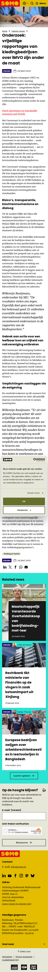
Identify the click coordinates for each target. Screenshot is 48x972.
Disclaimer (7, 957)
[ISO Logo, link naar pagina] (24, 967)
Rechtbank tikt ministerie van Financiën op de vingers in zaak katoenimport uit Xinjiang (19, 685)
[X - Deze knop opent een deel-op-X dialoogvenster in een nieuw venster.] (10, 567)
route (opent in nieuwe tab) (16, 904)
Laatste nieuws (18, 31)
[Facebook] (15, 875)
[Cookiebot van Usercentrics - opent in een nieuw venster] (34, 459)
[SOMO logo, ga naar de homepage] (10, 3)
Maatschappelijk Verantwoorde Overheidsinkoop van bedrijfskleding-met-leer (26, 618)
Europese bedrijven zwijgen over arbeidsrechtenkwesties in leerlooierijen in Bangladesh (23, 749)
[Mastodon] (27, 875)
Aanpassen (22, 510)
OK (23, 501)
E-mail (11, 810)
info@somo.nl (18, 867)
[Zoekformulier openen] (32, 3)
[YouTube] (9, 876)
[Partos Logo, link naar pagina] (33, 967)
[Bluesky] (32, 875)
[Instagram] (21, 875)
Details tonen (33, 493)
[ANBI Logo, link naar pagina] (14, 967)
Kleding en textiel (11, 554)
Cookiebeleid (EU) (10, 960)
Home (4, 31)
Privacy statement (24, 957)
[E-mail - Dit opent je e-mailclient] (26, 567)
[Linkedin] (4, 875)
